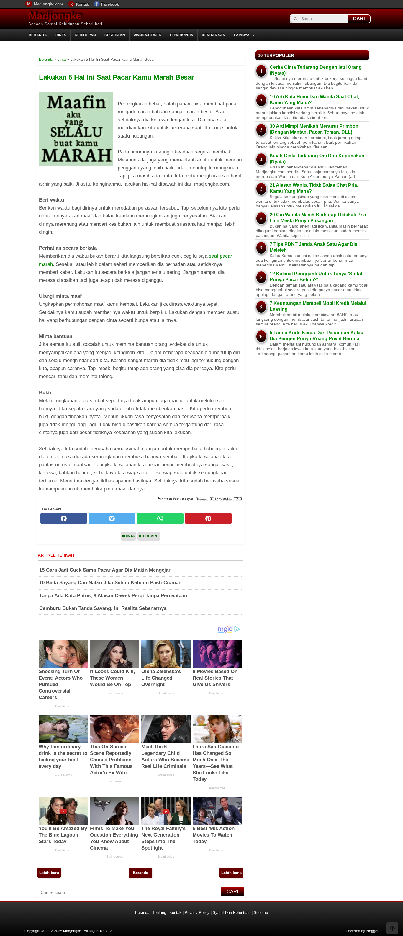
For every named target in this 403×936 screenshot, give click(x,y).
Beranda (38, 35)
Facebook (110, 4)
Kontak (82, 4)
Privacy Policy (197, 912)
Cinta (60, 35)
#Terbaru (149, 536)
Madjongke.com (48, 4)
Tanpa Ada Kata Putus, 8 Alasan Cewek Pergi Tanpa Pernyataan (113, 595)
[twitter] (112, 518)
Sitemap (261, 912)
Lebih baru (49, 872)
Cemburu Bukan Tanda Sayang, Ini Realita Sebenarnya (102, 608)
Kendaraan (213, 35)
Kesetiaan (114, 35)
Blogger (372, 931)
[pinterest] (208, 518)
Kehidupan (85, 35)
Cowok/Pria (181, 35)
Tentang (159, 912)
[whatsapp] (160, 518)
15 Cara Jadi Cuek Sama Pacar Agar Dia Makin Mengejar (105, 570)
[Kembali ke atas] (392, 928)
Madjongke (54, 16)
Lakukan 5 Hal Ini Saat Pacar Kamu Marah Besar (116, 77)
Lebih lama (231, 872)
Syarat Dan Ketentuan (231, 912)
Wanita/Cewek (147, 35)
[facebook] (63, 518)
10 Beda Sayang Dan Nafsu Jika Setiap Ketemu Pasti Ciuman (110, 582)
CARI (359, 19)
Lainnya (242, 35)
